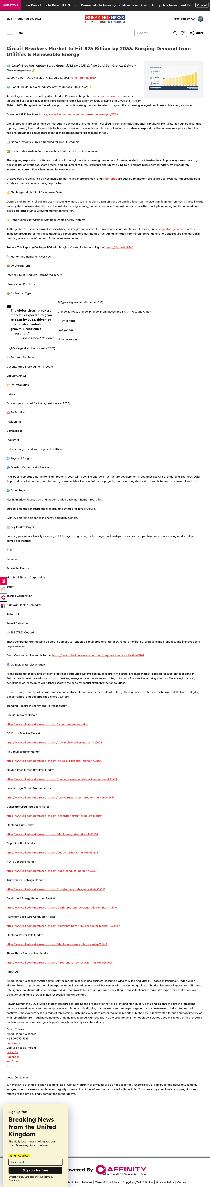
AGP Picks (10, 5)
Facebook (13, 1056)
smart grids (110, 178)
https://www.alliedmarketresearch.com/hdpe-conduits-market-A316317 (52, 870)
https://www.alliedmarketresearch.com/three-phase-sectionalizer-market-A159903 (60, 962)
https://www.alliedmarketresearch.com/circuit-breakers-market (47, 724)
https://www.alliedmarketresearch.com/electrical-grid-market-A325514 (52, 834)
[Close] (64, 1108)
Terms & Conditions (107, 1182)
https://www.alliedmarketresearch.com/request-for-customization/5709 (98, 655)
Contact (182, 1182)
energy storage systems (171, 229)
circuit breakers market (107, 96)
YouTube (12, 1061)
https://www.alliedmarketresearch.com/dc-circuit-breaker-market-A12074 (54, 742)
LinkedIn (12, 1052)
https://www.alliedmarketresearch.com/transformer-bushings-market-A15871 (56, 889)
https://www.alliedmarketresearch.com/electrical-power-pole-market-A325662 (57, 944)
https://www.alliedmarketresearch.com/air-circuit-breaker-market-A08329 (54, 760)
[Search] (175, 33)
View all (202, 5)
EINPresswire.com (83, 77)
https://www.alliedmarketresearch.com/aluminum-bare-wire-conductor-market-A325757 (63, 925)
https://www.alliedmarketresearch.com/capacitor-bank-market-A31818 (52, 852)
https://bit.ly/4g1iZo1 (119, 247)
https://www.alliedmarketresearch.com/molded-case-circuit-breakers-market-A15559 (62, 779)
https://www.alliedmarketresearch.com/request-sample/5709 (78, 114)
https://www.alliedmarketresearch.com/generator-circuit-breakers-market (54, 815)
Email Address (19, 1155)
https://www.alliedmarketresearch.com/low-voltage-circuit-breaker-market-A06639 (60, 797)
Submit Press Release (78, 1182)
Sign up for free (35, 1170)
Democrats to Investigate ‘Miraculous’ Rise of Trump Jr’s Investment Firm (137, 5)
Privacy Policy (165, 1182)
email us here (15, 1043)
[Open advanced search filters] (183, 33)
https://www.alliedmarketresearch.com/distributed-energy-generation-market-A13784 (62, 907)
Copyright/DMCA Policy (138, 1182)
